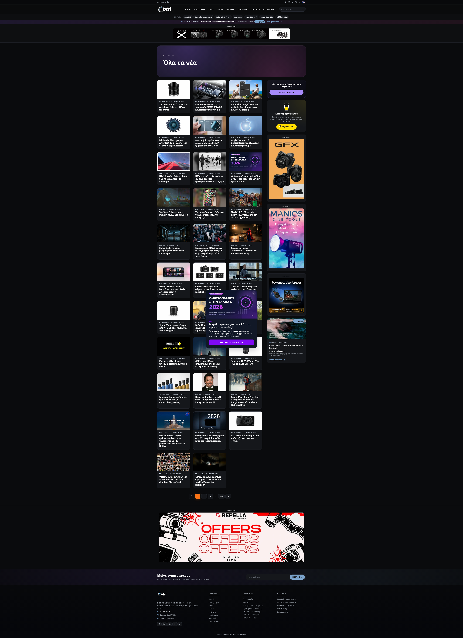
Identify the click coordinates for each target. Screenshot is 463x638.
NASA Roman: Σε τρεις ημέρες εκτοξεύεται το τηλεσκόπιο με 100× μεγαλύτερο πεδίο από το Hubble (172, 441)
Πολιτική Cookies (250, 618)
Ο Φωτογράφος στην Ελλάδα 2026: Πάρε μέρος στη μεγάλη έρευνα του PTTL (245, 179)
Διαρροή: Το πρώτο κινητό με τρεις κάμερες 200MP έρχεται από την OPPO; (208, 143)
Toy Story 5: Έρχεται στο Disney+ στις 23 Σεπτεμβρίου (173, 213)
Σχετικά (246, 602)
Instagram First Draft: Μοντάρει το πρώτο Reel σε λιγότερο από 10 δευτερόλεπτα (173, 290)
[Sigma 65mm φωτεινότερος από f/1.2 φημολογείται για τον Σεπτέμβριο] (173, 310)
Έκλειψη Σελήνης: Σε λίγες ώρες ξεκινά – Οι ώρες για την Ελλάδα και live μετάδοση (208, 480)
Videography (164, 173)
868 (221, 496)
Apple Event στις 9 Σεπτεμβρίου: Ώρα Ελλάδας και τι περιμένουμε (244, 143)
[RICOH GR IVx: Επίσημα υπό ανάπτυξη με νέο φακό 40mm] (245, 421)
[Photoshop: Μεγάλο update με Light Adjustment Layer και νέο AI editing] (245, 89)
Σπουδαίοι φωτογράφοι (203, 17)
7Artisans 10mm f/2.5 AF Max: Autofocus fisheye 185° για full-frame (173, 107)
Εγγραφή (296, 577)
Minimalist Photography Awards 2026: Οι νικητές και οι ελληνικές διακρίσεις (173, 143)
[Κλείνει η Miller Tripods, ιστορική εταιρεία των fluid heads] (173, 346)
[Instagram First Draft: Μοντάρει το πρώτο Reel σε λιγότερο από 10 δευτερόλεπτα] (173, 272)
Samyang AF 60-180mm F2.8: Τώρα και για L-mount (245, 362)
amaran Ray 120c (267, 17)
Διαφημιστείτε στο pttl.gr (253, 605)
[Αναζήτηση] (303, 9)
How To (188, 9)
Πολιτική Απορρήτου (251, 614)
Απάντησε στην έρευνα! (230, 342)
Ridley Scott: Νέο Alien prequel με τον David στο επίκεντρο (171, 251)
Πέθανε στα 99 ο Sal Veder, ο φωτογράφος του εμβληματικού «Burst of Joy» (209, 179)
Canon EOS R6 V (251, 17)
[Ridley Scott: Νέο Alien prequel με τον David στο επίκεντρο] (173, 233)
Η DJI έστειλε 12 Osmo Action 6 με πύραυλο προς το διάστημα (173, 179)
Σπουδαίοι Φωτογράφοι (286, 599)
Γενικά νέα (256, 9)
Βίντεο (211, 9)
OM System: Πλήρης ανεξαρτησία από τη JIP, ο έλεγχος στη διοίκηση (208, 364)
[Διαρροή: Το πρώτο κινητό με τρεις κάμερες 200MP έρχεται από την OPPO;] (209, 125)
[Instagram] (289, 2)
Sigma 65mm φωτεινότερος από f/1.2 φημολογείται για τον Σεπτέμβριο (173, 328)
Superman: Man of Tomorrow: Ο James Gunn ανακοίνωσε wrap (244, 251)
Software (230, 9)
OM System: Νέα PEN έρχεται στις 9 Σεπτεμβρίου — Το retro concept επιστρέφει (209, 438)
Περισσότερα (268, 9)
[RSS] (299, 2)
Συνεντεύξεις (214, 621)
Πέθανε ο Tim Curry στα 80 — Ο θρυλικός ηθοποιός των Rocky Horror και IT (209, 400)
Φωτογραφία (199, 9)
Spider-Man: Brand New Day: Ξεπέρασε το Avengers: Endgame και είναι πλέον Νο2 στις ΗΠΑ (245, 401)
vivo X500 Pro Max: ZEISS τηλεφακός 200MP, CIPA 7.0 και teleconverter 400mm (208, 107)
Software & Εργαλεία (285, 605)
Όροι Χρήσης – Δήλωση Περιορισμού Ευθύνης (252, 609)
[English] (304, 2)
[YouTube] (292, 2)
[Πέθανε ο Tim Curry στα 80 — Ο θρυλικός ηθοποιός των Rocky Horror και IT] (209, 382)
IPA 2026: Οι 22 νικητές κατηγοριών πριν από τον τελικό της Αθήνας (244, 215)
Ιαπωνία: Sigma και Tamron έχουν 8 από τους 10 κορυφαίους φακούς (173, 400)
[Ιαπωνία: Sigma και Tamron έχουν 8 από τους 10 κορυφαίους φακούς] (173, 382)
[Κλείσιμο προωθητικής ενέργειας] (254, 293)
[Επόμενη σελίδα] (228, 496)
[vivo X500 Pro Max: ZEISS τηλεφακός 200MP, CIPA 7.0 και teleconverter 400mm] (209, 89)
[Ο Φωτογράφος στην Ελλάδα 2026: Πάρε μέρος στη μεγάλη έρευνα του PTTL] (245, 161)
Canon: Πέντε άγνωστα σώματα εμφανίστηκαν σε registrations (208, 289)
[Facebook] (285, 2)
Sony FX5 (187, 17)
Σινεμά (220, 9)
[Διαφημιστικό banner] (231, 33)
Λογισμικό (238, 17)
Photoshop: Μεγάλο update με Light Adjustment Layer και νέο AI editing (244, 107)
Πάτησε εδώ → (288, 92)
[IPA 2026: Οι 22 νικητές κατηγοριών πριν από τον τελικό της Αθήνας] (245, 197)
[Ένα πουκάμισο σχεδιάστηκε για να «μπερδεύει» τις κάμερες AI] (209, 197)
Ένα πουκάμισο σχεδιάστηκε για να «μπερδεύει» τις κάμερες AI (209, 215)
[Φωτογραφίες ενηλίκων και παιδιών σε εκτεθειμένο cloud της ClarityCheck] (173, 462)
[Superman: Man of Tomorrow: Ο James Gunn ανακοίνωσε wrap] (245, 233)
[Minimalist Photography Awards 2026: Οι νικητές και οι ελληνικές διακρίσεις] (173, 125)
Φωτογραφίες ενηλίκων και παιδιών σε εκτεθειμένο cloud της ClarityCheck (173, 479)
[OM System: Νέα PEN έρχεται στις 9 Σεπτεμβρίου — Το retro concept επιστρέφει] (209, 421)
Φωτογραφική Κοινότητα (287, 602)
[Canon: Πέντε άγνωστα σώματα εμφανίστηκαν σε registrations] (209, 272)
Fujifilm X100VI (282, 17)
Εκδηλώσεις (243, 9)
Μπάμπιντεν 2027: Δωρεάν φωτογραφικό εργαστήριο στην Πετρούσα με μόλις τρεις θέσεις (208, 252)
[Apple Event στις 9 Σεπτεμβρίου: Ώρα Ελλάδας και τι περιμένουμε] (245, 125)
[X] (296, 2)
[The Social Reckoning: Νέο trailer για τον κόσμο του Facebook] (245, 272)
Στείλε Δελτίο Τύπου (223, 17)
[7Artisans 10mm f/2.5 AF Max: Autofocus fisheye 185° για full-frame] (173, 89)
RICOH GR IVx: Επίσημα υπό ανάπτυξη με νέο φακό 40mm (245, 438)
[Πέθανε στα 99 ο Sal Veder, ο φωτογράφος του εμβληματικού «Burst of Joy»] (209, 161)
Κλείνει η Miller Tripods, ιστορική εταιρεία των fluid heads (173, 364)
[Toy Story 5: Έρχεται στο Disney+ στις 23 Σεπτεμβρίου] (173, 197)
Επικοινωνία (165, 611)
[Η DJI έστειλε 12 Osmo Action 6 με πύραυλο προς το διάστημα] (173, 161)
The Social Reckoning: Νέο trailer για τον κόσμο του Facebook (244, 289)
